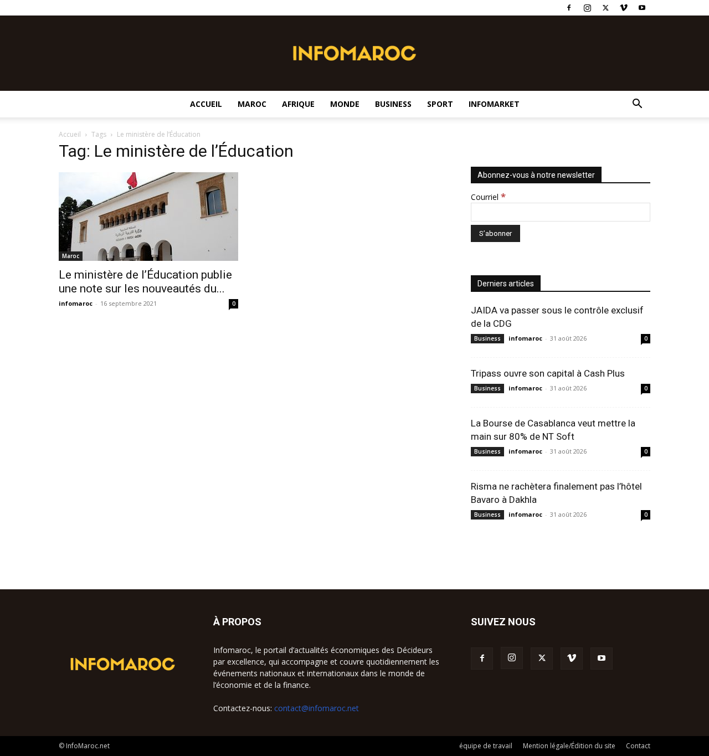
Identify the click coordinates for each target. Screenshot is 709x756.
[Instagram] (587, 8)
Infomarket (494, 104)
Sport (440, 104)
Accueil (206, 104)
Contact (638, 745)
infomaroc (76, 303)
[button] (637, 105)
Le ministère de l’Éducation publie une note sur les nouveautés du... (145, 281)
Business (393, 104)
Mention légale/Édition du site (569, 745)
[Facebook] (569, 8)
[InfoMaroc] (354, 53)
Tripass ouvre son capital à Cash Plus (548, 373)
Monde (344, 104)
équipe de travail (485, 745)
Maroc (252, 104)
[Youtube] (642, 8)
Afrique (298, 104)
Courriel (488, 197)
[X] (605, 8)
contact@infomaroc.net (316, 708)
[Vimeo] (623, 8)
